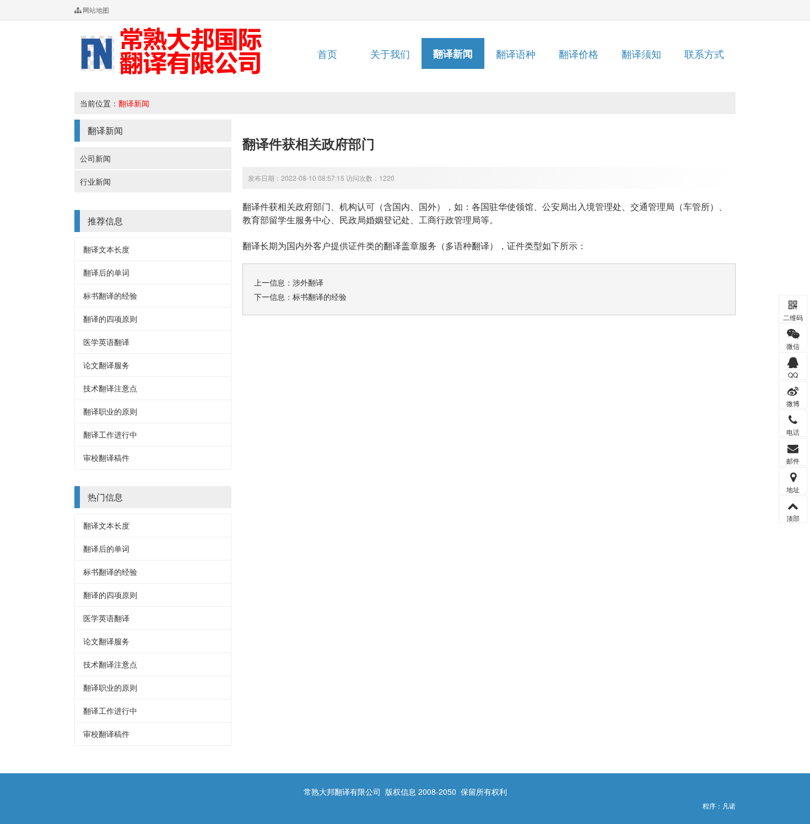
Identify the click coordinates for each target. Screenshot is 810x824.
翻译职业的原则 (110, 411)
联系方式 (704, 53)
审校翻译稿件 (106, 457)
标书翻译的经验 (110, 295)
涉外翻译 (308, 282)
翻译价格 (578, 53)
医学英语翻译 (106, 341)
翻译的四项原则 (110, 318)
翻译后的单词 (106, 272)
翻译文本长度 (106, 249)
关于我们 (390, 53)
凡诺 (729, 805)
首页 (327, 53)
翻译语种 (516, 53)
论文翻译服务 (106, 364)
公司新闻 (95, 158)
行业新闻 (95, 181)
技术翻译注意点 (110, 388)
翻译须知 (641, 53)
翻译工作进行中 (110, 434)
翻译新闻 (453, 53)
